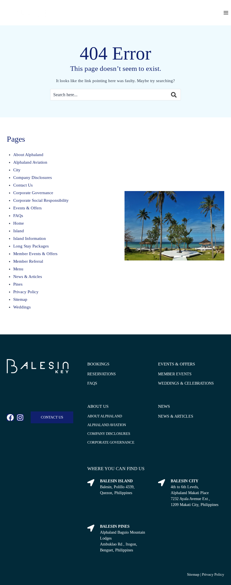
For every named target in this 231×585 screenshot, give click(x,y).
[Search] (169, 95)
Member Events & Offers (35, 253)
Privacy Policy (26, 292)
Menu (18, 269)
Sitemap (20, 299)
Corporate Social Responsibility (41, 200)
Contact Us (23, 185)
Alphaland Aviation (30, 162)
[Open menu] (226, 12)
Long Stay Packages (31, 246)
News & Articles (27, 276)
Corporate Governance (33, 192)
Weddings (22, 307)
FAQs (18, 215)
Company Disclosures (32, 177)
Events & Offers (27, 208)
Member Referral (28, 261)
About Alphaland (28, 154)
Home (18, 223)
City (17, 170)
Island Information (29, 238)
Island (18, 231)
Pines (18, 284)
